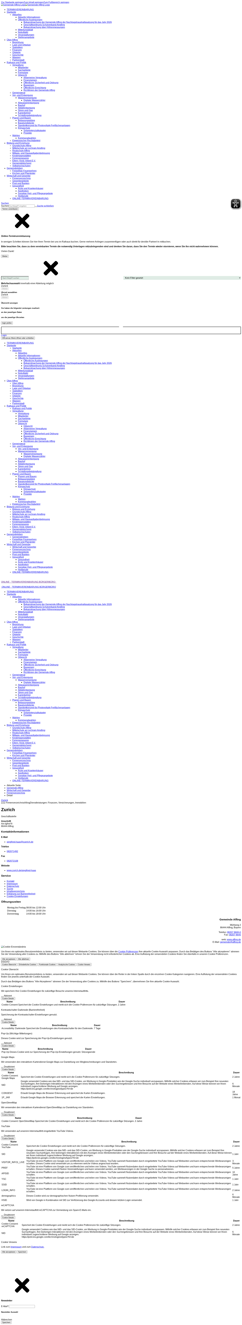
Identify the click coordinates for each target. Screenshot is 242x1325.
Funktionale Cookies (47, 964)
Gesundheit (23, 559)
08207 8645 (235, 935)
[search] (22, 206)
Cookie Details (8, 998)
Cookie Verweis (84, 964)
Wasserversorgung (33, 454)
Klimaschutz (30, 489)
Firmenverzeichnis (16, 793)
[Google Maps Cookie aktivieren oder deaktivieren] (2, 1067)
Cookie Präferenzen (128, 951)
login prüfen (7, 323)
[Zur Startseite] (25, 5)
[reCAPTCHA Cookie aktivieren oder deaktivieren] (2, 1215)
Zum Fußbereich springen (56, 2)
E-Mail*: (5, 1306)
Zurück (4, 800)
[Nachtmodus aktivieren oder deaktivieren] (121, 328)
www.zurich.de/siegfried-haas (21, 870)
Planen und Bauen (27, 476)
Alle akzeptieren (8, 959)
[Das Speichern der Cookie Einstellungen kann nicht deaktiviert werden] (2, 996)
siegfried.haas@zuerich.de (20, 842)
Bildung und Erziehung (23, 509)
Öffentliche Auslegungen (36, 360)
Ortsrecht (28, 426)
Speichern (22, 1252)
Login (4, 335)
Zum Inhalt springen (33, 2)
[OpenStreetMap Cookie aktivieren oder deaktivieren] (2, 1112)
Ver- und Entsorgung (28, 449)
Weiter (4, 256)
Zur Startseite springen (12, 2)
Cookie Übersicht (9, 964)
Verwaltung (23, 413)
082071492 (12, 851)
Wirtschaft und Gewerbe (24, 547)
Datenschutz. (37, 1247)
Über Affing (17, 383)
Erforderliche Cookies (27, 964)
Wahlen (21, 499)
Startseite (17, 348)
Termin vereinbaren (10, 209)
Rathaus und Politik (22, 408)
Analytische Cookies (66, 964)
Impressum (16, 1247)
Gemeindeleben (20, 537)
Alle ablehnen (23, 959)
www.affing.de (234, 939)
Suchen (5, 206)
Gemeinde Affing (15, 788)
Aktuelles (22, 353)
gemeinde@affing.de (230, 942)
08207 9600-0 (234, 932)
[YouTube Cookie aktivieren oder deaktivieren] (2, 1136)
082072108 (12, 861)
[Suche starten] (36, 206)
